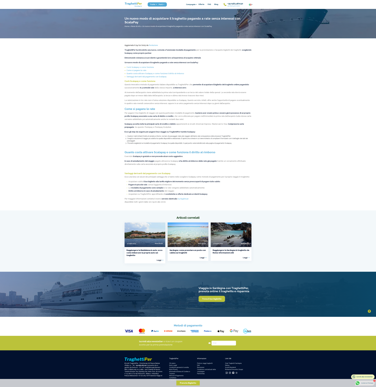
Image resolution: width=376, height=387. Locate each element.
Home (127, 26)
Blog (216, 4)
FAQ (209, 4)
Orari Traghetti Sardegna (233, 363)
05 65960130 (182, 199)
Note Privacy (173, 369)
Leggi (159, 260)
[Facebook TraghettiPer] (226, 372)
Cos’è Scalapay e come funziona (140, 67)
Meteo (227, 365)
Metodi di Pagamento (176, 375)
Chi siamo (172, 363)
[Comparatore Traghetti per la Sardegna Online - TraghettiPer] (133, 4)
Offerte (201, 4)
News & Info (136, 26)
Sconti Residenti (230, 367)
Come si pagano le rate (136, 70)
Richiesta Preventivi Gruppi (234, 369)
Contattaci (172, 377)
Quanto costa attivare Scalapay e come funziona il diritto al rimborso (155, 73)
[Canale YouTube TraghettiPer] (233, 372)
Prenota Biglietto (188, 383)
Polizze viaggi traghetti (205, 363)
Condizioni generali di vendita (179, 367)
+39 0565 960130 (235, 3)
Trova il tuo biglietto (211, 299)
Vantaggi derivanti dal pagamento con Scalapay (147, 77)
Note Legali (173, 365)
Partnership (201, 373)
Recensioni (200, 367)
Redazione (153, 45)
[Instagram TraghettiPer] (229, 372)
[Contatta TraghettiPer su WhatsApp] (236, 372)
